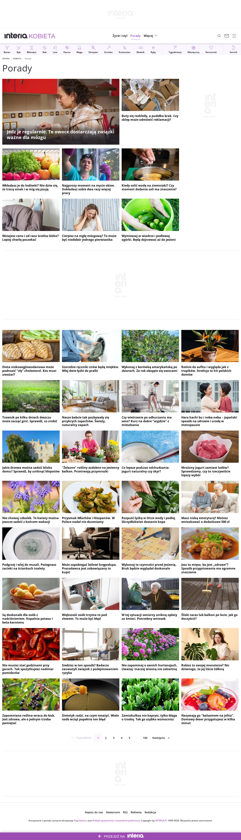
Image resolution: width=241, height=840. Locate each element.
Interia (6, 58)
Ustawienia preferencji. (127, 820)
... (137, 738)
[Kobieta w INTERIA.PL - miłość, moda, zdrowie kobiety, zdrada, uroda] (42, 36)
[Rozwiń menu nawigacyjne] (234, 35)
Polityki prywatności (103, 820)
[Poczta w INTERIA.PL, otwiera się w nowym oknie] (226, 35)
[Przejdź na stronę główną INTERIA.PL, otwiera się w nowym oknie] (16, 36)
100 (145, 738)
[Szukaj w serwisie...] (219, 35)
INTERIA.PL (161, 820)
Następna (158, 738)
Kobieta (17, 58)
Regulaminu (80, 820)
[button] (151, 35)
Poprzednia (83, 738)
